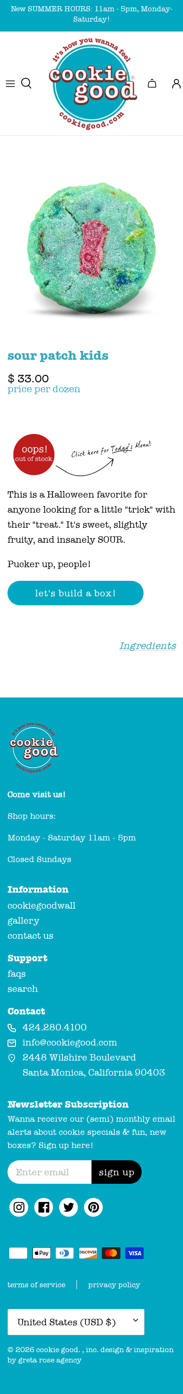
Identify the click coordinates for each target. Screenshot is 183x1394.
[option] (91, 251)
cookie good (57, 1349)
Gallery (23, 920)
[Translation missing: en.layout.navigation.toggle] (10, 83)
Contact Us (30, 935)
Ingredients (147, 646)
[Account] (172, 83)
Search (23, 988)
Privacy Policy (114, 1284)
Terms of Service (36, 1284)
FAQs (17, 973)
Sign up (117, 1172)
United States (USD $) (66, 1322)
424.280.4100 (55, 1027)
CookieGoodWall (42, 905)
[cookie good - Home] (91, 83)
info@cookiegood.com (70, 1042)
